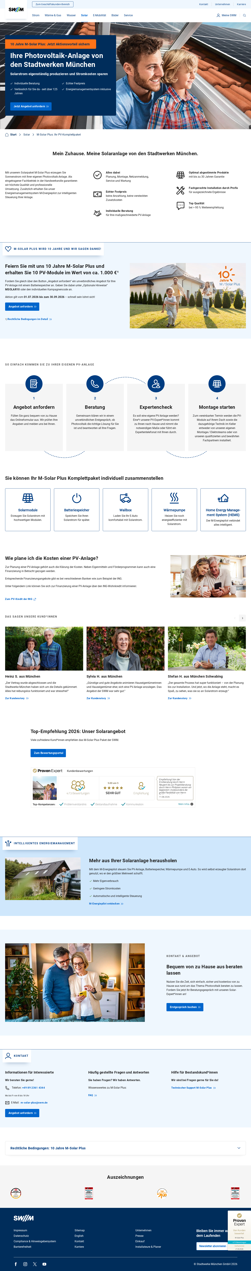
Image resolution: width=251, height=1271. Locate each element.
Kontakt (203, 4)
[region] (125, 665)
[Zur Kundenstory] (44, 663)
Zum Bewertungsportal (48, 753)
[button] (244, 15)
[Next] (242, 618)
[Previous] (234, 618)
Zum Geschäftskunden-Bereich (53, 4)
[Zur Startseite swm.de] (16, 9)
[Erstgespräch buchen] (125, 983)
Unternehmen (222, 4)
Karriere (241, 4)
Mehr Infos (184, 804)
